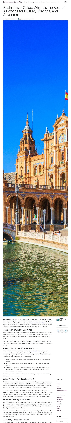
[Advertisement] (62, 357)
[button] (65, 2)
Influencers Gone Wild (12, 2)
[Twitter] (62, 331)
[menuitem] (25, 2)
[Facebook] (58, 331)
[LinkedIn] (66, 331)
